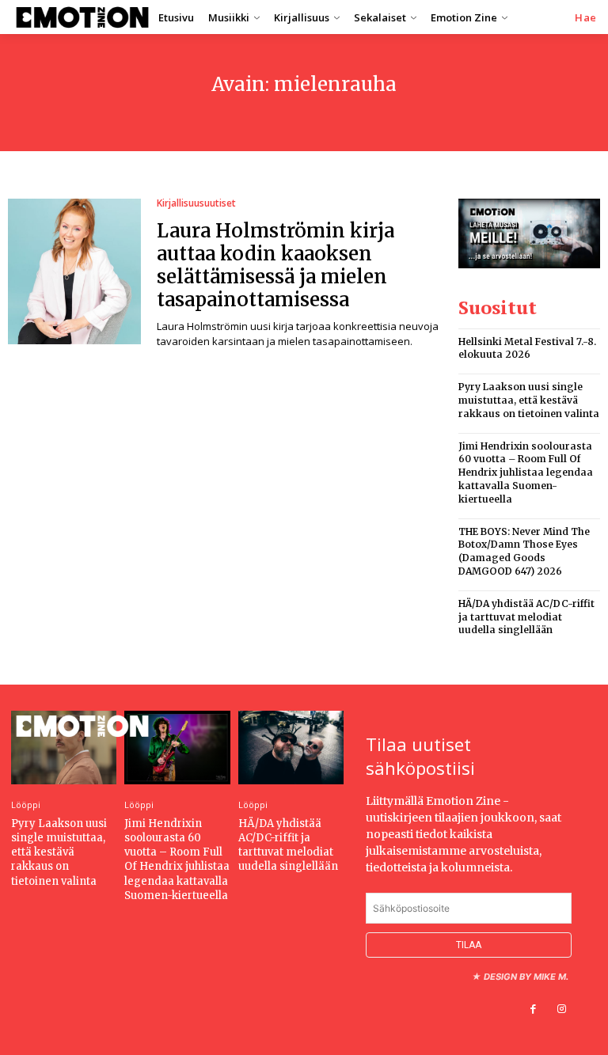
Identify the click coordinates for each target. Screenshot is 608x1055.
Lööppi (25, 804)
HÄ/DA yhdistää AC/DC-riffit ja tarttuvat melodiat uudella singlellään (526, 617)
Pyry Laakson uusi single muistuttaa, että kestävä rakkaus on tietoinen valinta (528, 400)
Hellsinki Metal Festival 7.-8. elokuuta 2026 (527, 348)
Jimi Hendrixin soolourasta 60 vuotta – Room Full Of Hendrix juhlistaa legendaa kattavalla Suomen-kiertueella (525, 472)
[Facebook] (532, 1009)
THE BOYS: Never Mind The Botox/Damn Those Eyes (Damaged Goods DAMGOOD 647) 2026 (524, 551)
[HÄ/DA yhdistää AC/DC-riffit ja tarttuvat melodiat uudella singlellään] (291, 747)
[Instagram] (561, 1009)
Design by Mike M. (526, 976)
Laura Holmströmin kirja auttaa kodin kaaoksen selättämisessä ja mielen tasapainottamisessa (275, 264)
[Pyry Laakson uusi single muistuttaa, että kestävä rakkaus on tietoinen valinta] (63, 747)
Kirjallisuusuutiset (196, 203)
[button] (586, 17)
